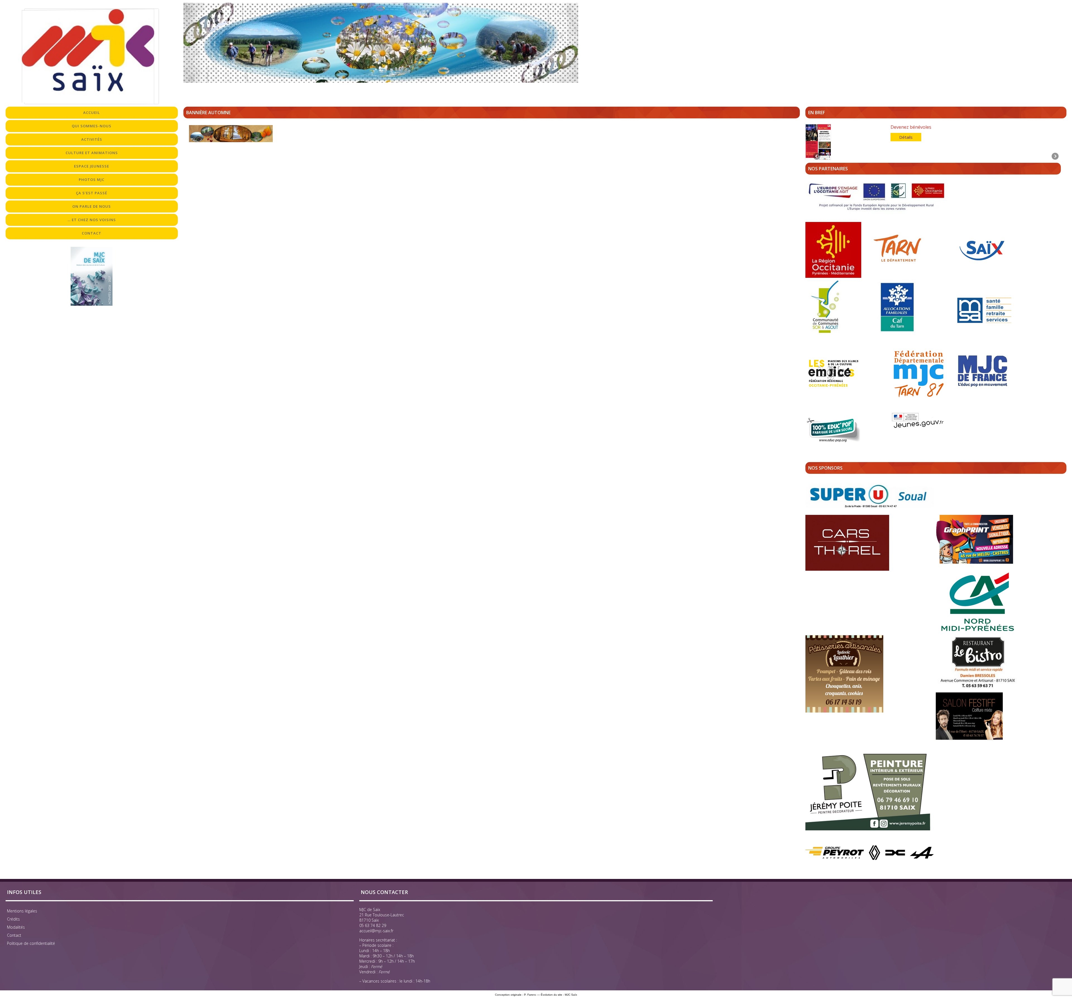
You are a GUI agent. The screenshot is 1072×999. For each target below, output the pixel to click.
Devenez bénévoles (911, 127)
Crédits (13, 919)
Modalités (16, 927)
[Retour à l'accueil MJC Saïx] (92, 56)
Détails (906, 137)
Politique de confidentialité (31, 943)
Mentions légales (22, 911)
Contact (14, 935)
